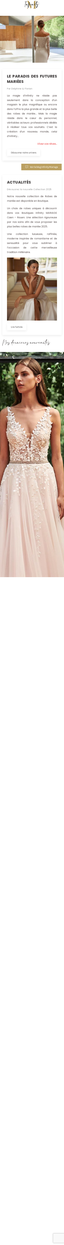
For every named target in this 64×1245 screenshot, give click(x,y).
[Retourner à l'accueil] (32, 5)
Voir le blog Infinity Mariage (44, 166)
